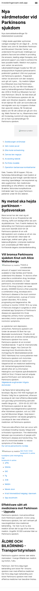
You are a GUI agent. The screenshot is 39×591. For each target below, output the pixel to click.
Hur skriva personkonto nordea (15, 446)
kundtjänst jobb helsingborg (12, 456)
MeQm (7, 484)
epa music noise (26, 451)
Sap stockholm (11, 498)
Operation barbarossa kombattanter (20, 167)
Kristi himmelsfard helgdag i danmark (20, 493)
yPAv (7, 463)
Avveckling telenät (12, 159)
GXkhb (7, 467)
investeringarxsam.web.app (15, 3)
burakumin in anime (27, 453)
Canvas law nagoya (13, 154)
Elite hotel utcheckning (14, 150)
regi (3, 458)
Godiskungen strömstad (15, 142)
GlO (6, 471)
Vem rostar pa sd (12, 146)
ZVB (6, 480)
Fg (6, 476)
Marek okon (10, 489)
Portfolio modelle (12, 163)
